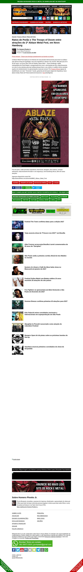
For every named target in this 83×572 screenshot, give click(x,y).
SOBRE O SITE (17, 6)
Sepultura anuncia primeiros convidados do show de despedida (44, 347)
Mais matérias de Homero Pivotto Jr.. (27, 507)
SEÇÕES (48, 22)
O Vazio (56, 182)
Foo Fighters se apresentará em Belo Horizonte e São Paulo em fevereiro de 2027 (44, 291)
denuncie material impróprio (53, 536)
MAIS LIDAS (40, 518)
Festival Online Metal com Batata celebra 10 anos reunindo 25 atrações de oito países (43, 279)
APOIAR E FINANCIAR (19, 523)
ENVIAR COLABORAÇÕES (41, 6)
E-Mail (53, 200)
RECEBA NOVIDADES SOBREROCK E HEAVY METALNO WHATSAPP (6, 566)
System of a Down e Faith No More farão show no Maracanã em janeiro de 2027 (43, 268)
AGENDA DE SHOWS (36, 22)
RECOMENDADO (42, 516)
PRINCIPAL (40, 513)
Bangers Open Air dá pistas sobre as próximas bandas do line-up (46, 336)
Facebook (63, 196)
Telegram (54, 196)
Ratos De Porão (31, 36)
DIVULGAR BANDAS (18, 521)
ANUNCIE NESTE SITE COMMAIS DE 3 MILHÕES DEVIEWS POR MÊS (77, 566)
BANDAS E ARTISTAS (60, 22)
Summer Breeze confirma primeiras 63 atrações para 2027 (46, 301)
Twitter (25, 200)
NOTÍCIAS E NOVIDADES (20, 22)
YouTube (33, 200)
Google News (44, 200)
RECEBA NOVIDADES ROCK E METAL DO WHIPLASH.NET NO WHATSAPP (41, 1)
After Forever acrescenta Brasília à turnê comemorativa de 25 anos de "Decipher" (46, 245)
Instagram (17, 200)
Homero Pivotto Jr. (25, 49)
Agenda (14, 36)
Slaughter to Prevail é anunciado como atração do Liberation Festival (43, 325)
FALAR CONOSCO (65, 6)
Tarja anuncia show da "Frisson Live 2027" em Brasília (45, 233)
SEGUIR (54, 6)
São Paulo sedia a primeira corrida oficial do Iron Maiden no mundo (45, 256)
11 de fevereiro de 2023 (29, 52)
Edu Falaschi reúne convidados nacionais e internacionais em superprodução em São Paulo (42, 313)
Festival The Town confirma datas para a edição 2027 (44, 221)
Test (44, 73)
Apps (59, 200)
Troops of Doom (21, 36)
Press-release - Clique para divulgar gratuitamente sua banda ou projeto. (33, 56)
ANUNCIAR (27, 6)
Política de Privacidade (31, 538)
